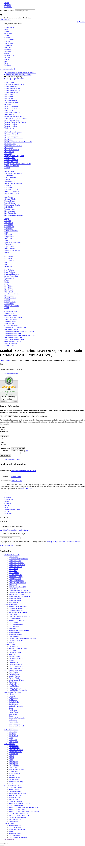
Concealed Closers (10, 311)
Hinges (6, 219)
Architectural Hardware (12, 692)
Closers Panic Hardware (12, 785)
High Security (9, 290)
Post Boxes (8, 235)
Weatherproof (9, 278)
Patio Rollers (8, 94)
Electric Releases (10, 177)
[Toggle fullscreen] (3, 843)
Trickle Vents (9, 128)
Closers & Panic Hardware (18, 837)
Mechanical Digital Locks (13, 173)
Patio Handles (9, 98)
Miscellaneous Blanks (12, 205)
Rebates (7, 168)
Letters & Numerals (11, 231)
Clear (26, 451)
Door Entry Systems (11, 191)
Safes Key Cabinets (11, 730)
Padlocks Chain (9, 744)
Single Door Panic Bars (12, 333)
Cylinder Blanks (10, 199)
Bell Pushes (8, 225)
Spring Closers (9, 313)
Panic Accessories (10, 343)
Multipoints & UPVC (11, 555)
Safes (6, 262)
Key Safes (8, 258)
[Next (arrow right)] (3, 845)
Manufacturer (5, 448)
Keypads (7, 185)
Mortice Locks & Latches (13, 132)
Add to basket (5, 455)
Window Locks (9, 158)
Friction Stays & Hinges (12, 112)
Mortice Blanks (9, 201)
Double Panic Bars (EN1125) (14, 337)
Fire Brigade (8, 286)
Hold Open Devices (11, 329)
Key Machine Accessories (13, 215)
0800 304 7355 (5, 20)
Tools (11, 831)
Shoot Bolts (8, 110)
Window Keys (9, 209)
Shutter (6, 282)
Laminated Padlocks (11, 274)
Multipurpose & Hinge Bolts (14, 156)
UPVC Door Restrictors (12, 108)
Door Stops (8, 239)
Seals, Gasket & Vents (12, 120)
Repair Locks (9, 82)
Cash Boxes (8, 256)
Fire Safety (8, 154)
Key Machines (9, 211)
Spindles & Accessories (12, 243)
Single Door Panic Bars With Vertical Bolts (19, 335)
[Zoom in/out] (1, 843)
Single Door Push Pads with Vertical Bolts (19, 331)
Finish (5, 451)
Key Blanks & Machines (13, 670)
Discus (6, 280)
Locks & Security (10, 604)
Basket (6, 501)
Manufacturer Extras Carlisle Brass (23, 471)
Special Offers (9, 823)
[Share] (5, 843)
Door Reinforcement (11, 150)
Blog (6, 507)
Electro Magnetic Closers (13, 317)
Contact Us (8, 7)
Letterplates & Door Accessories (15, 118)
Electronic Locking (11, 189)
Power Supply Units (11, 193)
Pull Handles (8, 223)
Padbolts (7, 300)
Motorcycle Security (11, 306)
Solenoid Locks (9, 181)
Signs (6, 233)
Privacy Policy (9, 513)
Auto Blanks (8, 197)
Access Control (9, 644)
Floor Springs (9, 323)
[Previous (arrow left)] (1, 845)
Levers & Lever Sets (11, 166)
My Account (8, 499)
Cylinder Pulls (9, 227)
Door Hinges (9, 114)
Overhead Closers (10, 315)
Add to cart (4, 436)
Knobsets (7, 221)
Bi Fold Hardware (10, 100)
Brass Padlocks (9, 272)
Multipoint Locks (10, 86)
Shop (8, 360)
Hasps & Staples (10, 298)
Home (6, 3)
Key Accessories (10, 213)
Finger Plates (9, 237)
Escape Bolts (9, 345)
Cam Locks (8, 140)
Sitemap (77, 541)
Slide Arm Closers (10, 319)
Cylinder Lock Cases (11, 136)
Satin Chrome (16, 477)
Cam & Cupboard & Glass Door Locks (18, 142)
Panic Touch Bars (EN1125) (14, 339)
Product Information (11, 373)
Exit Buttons (8, 187)
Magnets (7, 179)
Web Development (6, 545)
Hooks (6, 252)
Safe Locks (8, 264)
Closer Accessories (11, 325)
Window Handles (10, 124)
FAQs (6, 511)
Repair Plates (9, 246)
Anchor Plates (9, 304)
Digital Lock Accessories (13, 183)
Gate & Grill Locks (11, 162)
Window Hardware (11, 160)
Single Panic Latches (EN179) (15, 327)
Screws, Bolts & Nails (12, 250)
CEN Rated (8, 292)
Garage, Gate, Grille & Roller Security (17, 164)
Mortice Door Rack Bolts (13, 146)
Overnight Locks (10, 104)
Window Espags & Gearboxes (15, 122)
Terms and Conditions (12, 509)
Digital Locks (9, 171)
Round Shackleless (11, 276)
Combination (9, 296)
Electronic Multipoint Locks (14, 84)
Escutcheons (8, 229)
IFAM (6, 308)
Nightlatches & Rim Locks (13, 138)
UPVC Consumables (11, 106)
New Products (9, 839)
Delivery (7, 5)
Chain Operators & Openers (14, 116)
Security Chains (9, 302)
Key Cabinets (9, 260)
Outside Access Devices (12, 341)
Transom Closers (10, 321)
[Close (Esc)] (7, 843)
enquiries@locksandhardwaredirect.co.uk (14, 530)
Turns (6, 241)
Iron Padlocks (9, 270)
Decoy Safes (8, 266)
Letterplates (8, 245)
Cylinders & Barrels (11, 134)
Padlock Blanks (9, 203)
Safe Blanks (8, 207)
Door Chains (8, 148)
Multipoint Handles (11, 92)
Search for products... (7, 10)
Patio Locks (8, 96)
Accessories (8, 175)
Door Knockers (9, 248)
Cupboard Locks (10, 144)
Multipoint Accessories (12, 90)
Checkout (7, 503)
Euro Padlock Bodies (11, 294)
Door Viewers (9, 152)
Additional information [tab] (12, 459)
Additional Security (11, 102)
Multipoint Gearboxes (12, 88)
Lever (6, 284)
